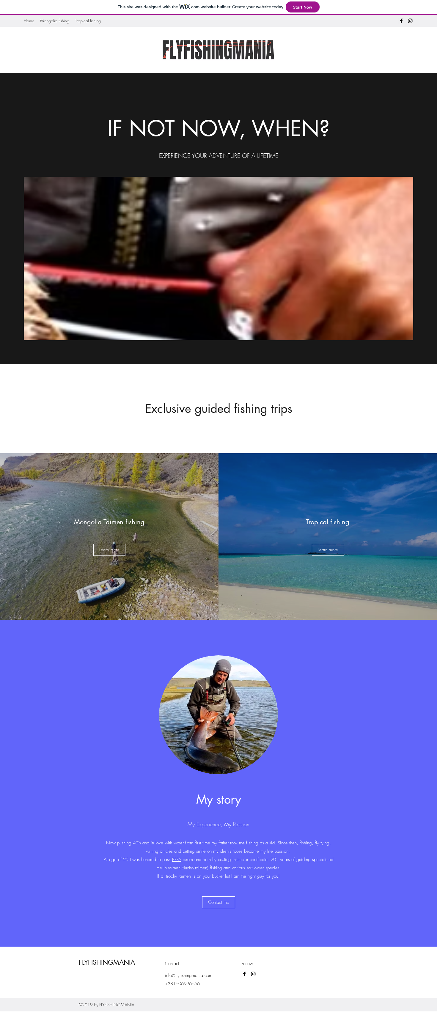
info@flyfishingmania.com (188, 975)
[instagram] (410, 21)
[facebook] (401, 21)
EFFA (176, 860)
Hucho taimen (194, 868)
